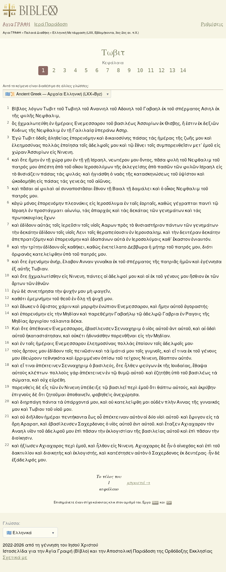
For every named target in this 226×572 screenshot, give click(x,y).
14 (183, 70)
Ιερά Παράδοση (51, 24)
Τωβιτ (113, 52)
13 (172, 70)
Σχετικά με (15, 557)
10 (140, 70)
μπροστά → (138, 482)
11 (151, 70)
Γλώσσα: (11, 523)
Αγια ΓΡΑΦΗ (16, 24)
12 (161, 70)
